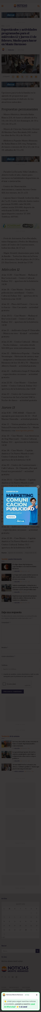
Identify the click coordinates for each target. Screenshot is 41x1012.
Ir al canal (23, 1007)
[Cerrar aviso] (36, 995)
